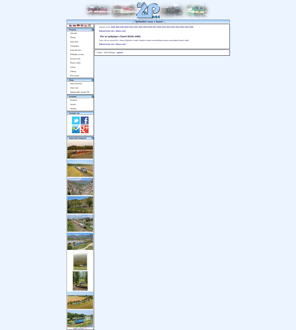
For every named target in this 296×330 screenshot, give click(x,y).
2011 (182, 27)
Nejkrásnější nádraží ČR (79, 92)
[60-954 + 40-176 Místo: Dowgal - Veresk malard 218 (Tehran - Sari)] (80, 194)
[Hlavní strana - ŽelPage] (148, 17)
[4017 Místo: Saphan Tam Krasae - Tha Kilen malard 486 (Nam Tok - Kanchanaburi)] (80, 212)
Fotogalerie (74, 46)
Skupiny (73, 109)
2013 (173, 27)
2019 (145, 27)
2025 (117, 27)
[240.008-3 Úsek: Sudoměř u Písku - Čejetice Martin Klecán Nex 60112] (80, 326)
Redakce (73, 100)
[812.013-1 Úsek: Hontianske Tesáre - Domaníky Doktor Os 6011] (80, 269)
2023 (127, 27)
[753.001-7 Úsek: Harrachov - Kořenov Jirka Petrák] (80, 289)
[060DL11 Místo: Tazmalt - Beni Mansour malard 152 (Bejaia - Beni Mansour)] (80, 249)
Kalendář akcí (75, 50)
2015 (164, 27)
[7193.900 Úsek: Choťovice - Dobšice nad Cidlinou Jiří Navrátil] (80, 176)
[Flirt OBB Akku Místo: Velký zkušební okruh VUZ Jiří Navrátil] (80, 157)
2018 (150, 27)
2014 (168, 27)
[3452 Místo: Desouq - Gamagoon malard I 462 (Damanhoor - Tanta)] (80, 230)
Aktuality (73, 33)
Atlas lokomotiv (76, 84)
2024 (122, 27)
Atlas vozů (74, 88)
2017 (154, 27)
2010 (187, 27)
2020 (141, 27)
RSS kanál (74, 76)
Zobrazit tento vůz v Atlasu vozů (112, 31)
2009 (191, 27)
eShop (73, 67)
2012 (178, 27)
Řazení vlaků (75, 63)
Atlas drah (74, 42)
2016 (159, 27)
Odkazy (73, 71)
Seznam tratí (75, 59)
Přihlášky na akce (77, 54)
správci (120, 52)
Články (73, 37)
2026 (113, 27)
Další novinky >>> (80, 328)
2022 (131, 27)
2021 (136, 27)
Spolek (73, 104)
